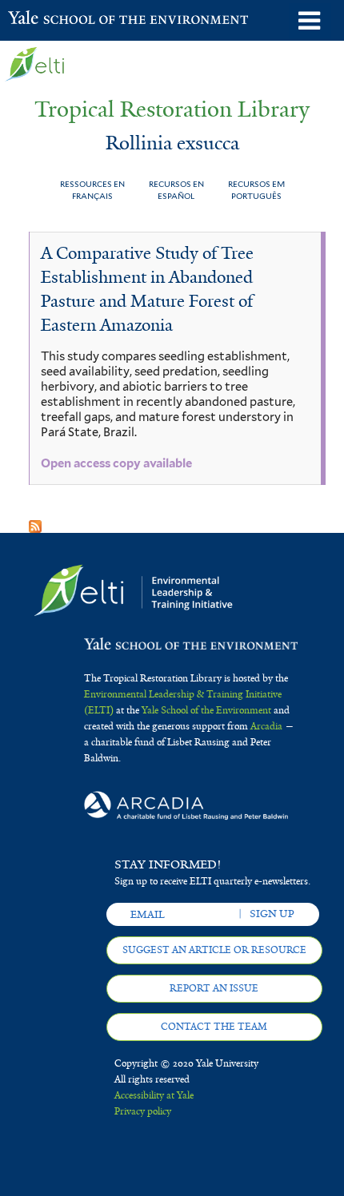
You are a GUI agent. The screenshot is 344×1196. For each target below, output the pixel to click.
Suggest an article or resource (214, 950)
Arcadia (266, 726)
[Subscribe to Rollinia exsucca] (35, 520)
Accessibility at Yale (154, 1095)
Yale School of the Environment (47, 19)
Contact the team (214, 1026)
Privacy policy (142, 1111)
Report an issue (214, 988)
